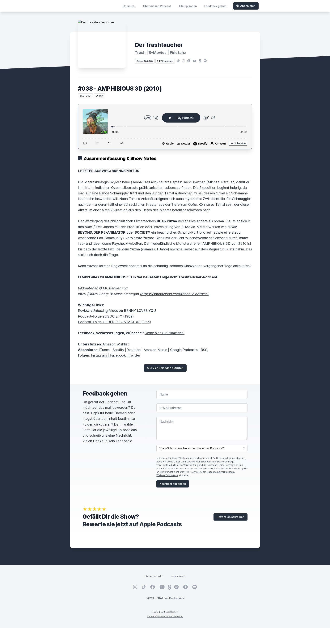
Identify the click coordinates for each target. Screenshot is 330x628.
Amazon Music (155, 350)
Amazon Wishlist (116, 344)
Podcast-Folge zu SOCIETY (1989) (106, 316)
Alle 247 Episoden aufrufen (165, 368)
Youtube (134, 350)
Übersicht (129, 6)
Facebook (118, 355)
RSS (204, 350)
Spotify (118, 350)
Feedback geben (215, 6)
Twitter (134, 355)
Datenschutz (154, 576)
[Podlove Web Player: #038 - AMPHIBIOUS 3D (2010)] (165, 126)
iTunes (104, 350)
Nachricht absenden (173, 483)
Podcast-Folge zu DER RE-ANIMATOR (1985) (114, 322)
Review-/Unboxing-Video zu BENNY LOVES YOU (117, 311)
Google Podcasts (184, 350)
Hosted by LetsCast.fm (165, 612)
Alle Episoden (188, 6)
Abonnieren (247, 5)
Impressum (178, 576)
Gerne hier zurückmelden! (164, 333)
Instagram (99, 355)
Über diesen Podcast (157, 6)
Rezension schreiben (230, 516)
